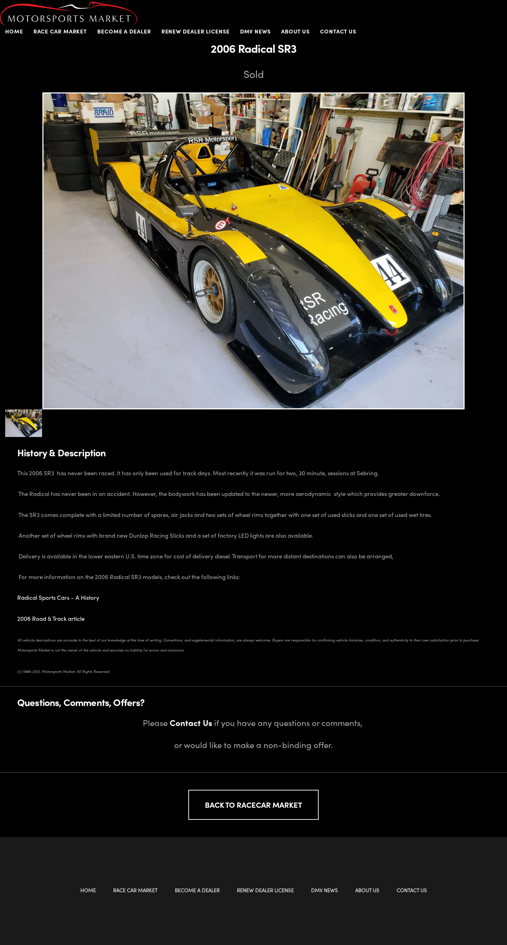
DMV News (255, 31)
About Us (367, 890)
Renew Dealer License (195, 31)
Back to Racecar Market (253, 804)
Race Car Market (135, 890)
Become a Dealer (197, 890)
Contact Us (338, 31)
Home (14, 31)
